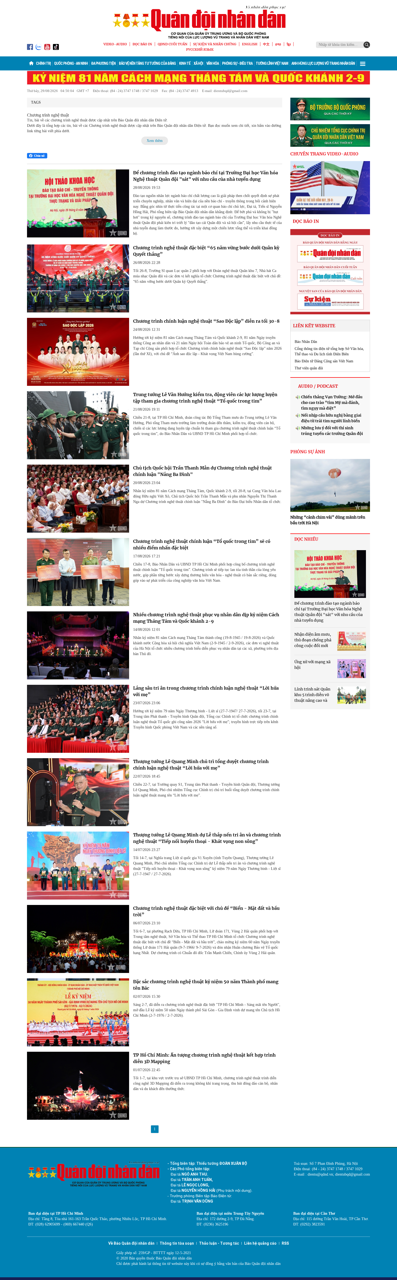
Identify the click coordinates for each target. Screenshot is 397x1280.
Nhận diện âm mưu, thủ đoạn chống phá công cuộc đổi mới (312, 640)
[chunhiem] (330, 135)
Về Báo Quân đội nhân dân (131, 1243)
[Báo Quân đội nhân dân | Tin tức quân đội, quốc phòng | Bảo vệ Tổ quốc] (198, 22)
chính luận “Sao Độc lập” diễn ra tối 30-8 (206, 321)
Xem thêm (155, 141)
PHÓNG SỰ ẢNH (307, 451)
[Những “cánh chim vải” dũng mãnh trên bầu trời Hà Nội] (330, 485)
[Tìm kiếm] (367, 45)
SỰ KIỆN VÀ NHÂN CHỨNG (214, 44)
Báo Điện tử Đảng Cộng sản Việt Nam (324, 361)
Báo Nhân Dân (306, 342)
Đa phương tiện (103, 63)
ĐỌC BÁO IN (142, 44)
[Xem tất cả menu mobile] (363, 63)
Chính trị (43, 63)
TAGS (36, 102)
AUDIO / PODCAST (318, 386)
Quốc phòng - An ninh (71, 63)
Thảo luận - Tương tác (219, 1243)
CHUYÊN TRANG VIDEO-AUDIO (324, 153)
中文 (266, 44)
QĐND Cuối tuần (172, 44)
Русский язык (200, 49)
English (249, 44)
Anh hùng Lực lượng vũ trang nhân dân (323, 63)
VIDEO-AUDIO (115, 44)
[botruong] (330, 109)
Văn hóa (212, 63)
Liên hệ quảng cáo (260, 1243)
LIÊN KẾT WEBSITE (314, 325)
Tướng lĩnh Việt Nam (272, 63)
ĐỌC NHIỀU (306, 539)
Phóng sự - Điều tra (237, 63)
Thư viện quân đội (309, 368)
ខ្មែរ (289, 44)
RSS (285, 1243)
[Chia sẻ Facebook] (37, 155)
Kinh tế (184, 63)
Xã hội (198, 63)
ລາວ (278, 44)
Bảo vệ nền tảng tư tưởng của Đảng (147, 63)
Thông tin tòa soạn (177, 1243)
